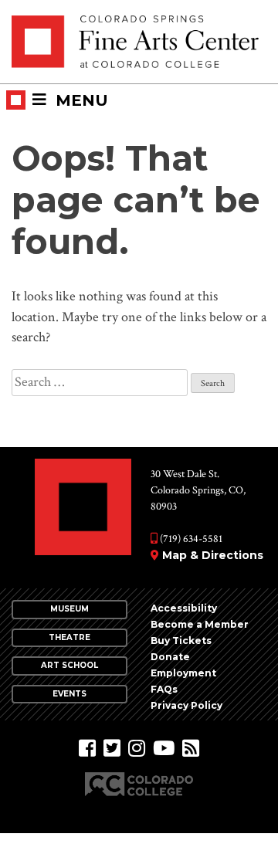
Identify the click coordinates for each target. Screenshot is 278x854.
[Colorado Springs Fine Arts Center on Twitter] (112, 748)
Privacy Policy (186, 705)
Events (69, 694)
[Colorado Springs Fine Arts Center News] (191, 748)
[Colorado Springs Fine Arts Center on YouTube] (164, 748)
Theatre (69, 637)
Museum (69, 609)
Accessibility (184, 608)
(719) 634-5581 (190, 539)
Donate (170, 657)
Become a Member (200, 624)
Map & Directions (212, 555)
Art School (69, 665)
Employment (183, 673)
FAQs (164, 689)
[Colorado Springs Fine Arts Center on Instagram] (136, 748)
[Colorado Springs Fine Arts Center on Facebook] (87, 748)
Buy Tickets (181, 640)
